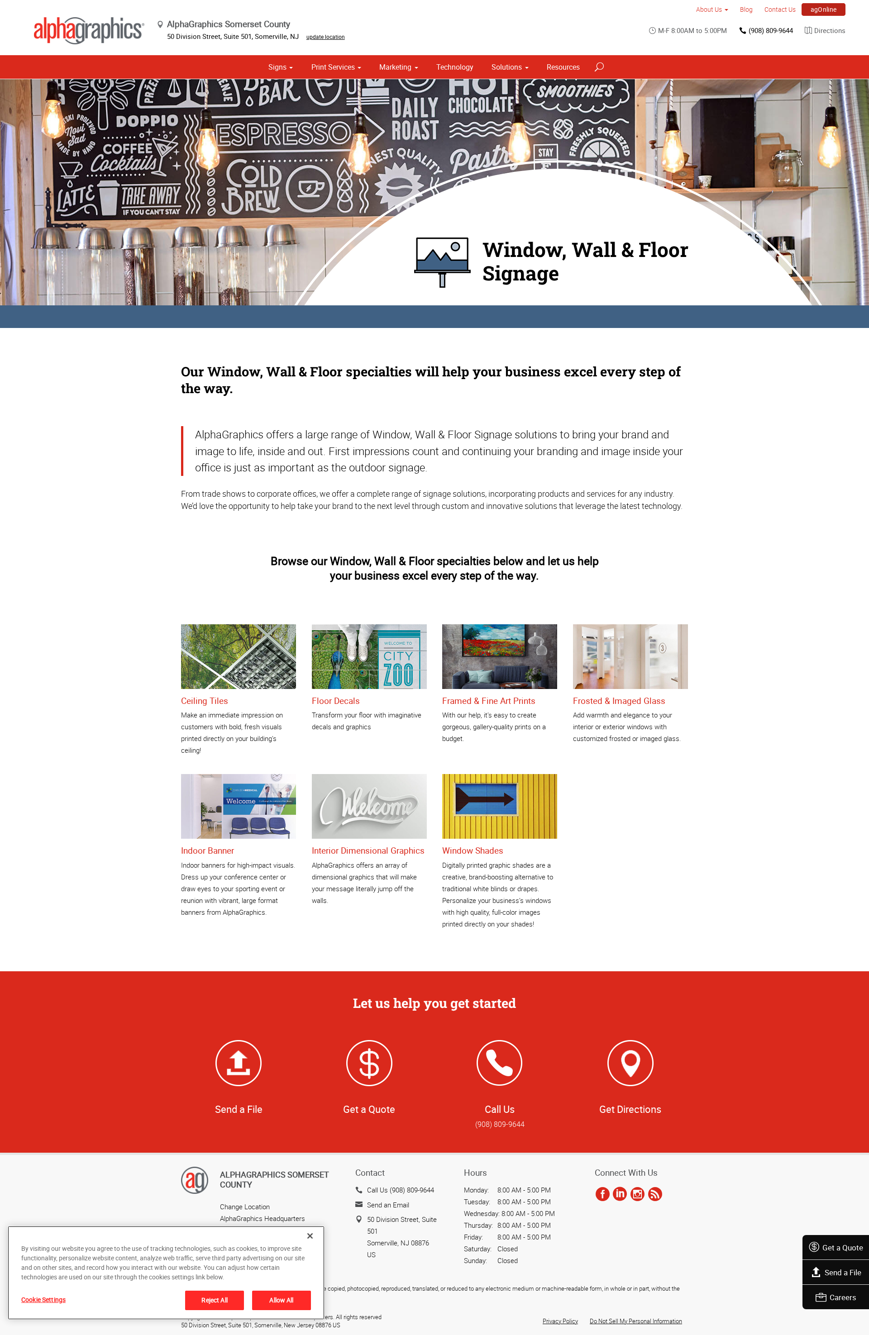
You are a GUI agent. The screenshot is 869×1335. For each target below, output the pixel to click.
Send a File (843, 1272)
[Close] (310, 1236)
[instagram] (637, 1194)
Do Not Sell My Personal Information (636, 1321)
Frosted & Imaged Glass (619, 701)
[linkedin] (620, 1194)
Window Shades (472, 850)
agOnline (824, 9)
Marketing (395, 67)
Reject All (214, 1300)
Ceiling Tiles (204, 701)
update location (325, 36)
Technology (454, 67)
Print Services (333, 67)
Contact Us (780, 9)
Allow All (281, 1300)
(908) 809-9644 (771, 30)
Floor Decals (336, 701)
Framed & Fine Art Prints (488, 701)
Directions (829, 30)
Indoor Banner (207, 850)
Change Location (245, 1206)
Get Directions (630, 1109)
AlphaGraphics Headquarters (262, 1218)
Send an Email (388, 1204)
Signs (277, 67)
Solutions (507, 67)
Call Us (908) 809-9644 (400, 1189)
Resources (563, 67)
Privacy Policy (560, 1321)
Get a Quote (842, 1247)
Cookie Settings (43, 1299)
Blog (746, 9)
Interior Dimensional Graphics (368, 850)
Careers (843, 1297)
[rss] (655, 1194)
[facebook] (603, 1194)
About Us (709, 9)
